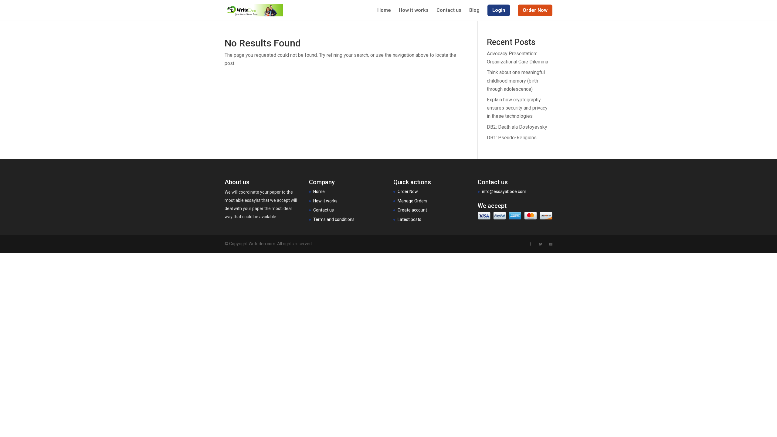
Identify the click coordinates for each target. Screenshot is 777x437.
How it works (414, 10)
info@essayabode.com (504, 191)
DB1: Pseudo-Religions (512, 138)
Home (384, 10)
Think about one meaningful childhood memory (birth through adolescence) (516, 80)
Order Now (408, 191)
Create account (412, 210)
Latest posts (409, 219)
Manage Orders (412, 200)
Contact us (448, 10)
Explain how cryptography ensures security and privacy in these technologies (517, 108)
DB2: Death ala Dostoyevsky (517, 127)
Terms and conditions (334, 219)
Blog (474, 10)
